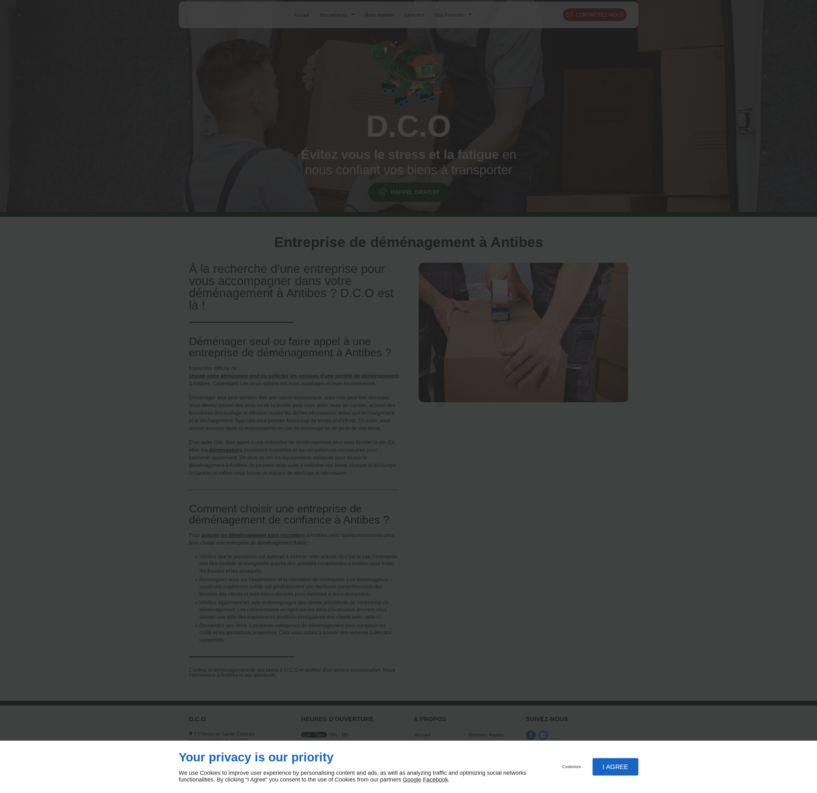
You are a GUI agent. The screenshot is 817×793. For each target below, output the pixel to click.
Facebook (435, 779)
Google (412, 779)
